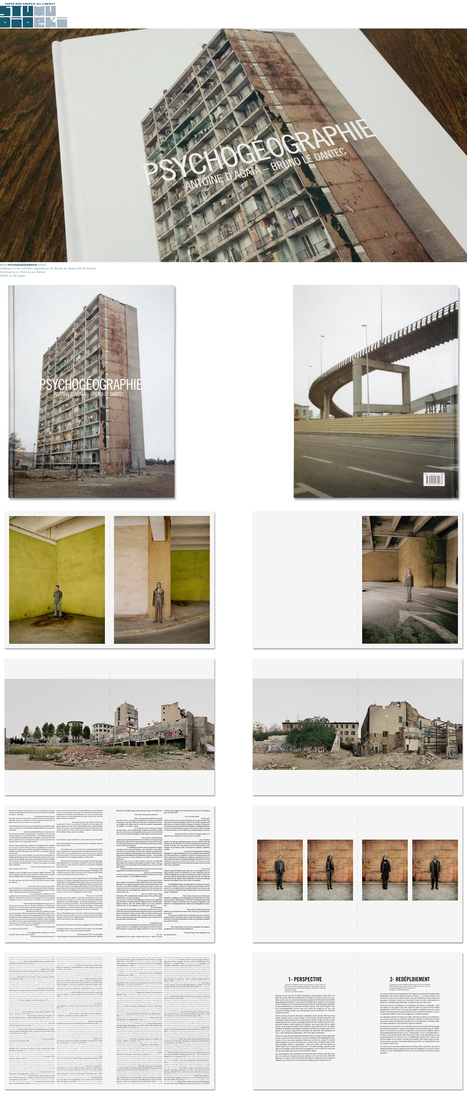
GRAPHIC (29, 3)
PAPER (10, 3)
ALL (39, 3)
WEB (18, 3)
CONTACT (48, 3)
